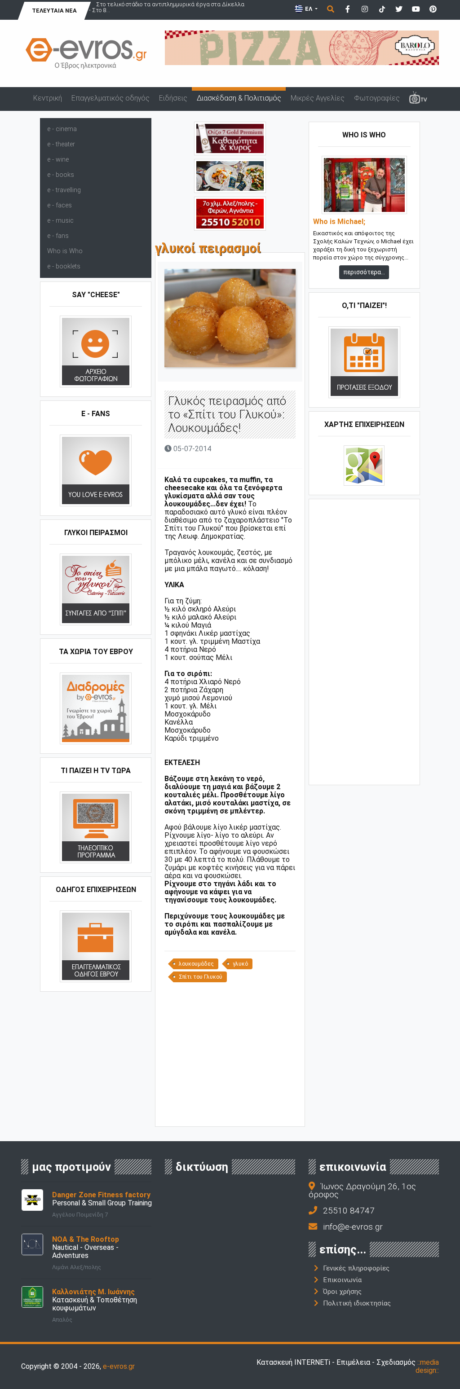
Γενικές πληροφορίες (356, 1268)
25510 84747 (349, 1210)
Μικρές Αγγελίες (318, 98)
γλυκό (240, 964)
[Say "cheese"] (96, 351)
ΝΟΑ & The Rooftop (85, 1239)
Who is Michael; (339, 222)
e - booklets (63, 266)
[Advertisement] (231, 1058)
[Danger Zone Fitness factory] (32, 1199)
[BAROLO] (302, 47)
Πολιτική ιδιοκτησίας (357, 1303)
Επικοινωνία (342, 1280)
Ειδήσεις (173, 98)
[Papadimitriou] (230, 175)
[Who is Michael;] (364, 184)
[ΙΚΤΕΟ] (230, 213)
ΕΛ (309, 8)
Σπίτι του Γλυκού (200, 977)
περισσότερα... (364, 272)
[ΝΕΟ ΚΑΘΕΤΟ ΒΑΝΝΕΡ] (364, 641)
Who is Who (65, 251)
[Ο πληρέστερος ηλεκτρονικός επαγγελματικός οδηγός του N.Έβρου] (86, 53)
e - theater (61, 144)
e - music (60, 220)
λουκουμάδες (196, 964)
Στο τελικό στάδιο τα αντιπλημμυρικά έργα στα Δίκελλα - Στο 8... (166, 7)
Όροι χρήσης (342, 1292)
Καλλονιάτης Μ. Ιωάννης (93, 1292)
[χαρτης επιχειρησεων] (364, 465)
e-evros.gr (119, 1366)
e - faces (59, 205)
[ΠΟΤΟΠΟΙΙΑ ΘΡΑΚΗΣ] (230, 138)
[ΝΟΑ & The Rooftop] (32, 1244)
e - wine (58, 159)
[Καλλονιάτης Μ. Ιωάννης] (32, 1296)
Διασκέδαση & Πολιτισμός (239, 98)
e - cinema (62, 129)
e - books (60, 175)
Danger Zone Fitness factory (101, 1195)
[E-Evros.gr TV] (418, 99)
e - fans (58, 236)
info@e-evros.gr (353, 1227)
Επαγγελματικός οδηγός (110, 98)
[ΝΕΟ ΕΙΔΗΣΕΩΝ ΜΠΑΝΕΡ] (231, 1111)
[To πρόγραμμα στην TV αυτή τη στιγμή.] (96, 826)
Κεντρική (47, 98)
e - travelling (64, 190)
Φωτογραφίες (377, 98)
